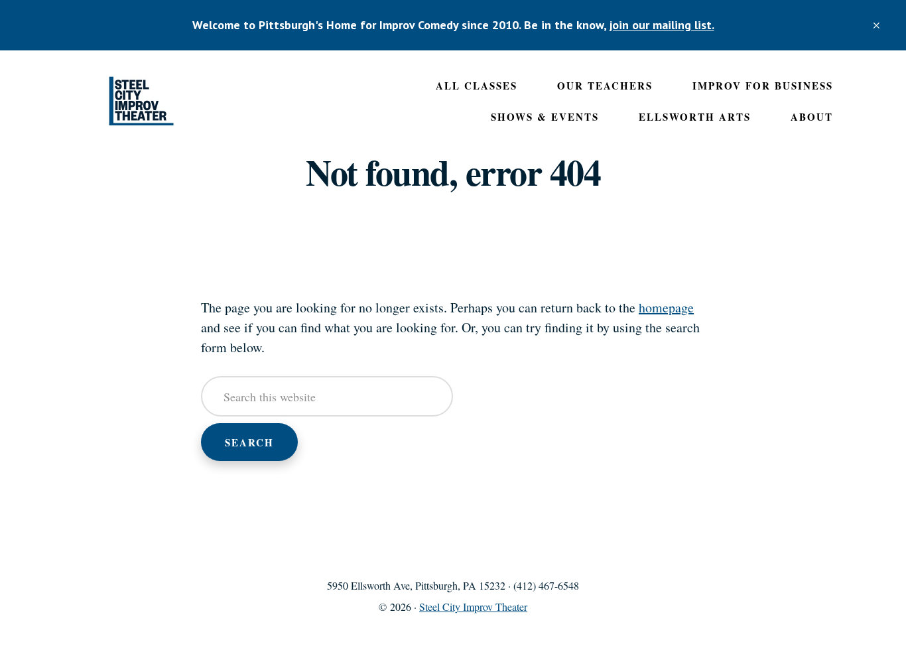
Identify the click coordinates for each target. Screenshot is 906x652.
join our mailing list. (662, 25)
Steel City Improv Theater (141, 101)
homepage (666, 307)
